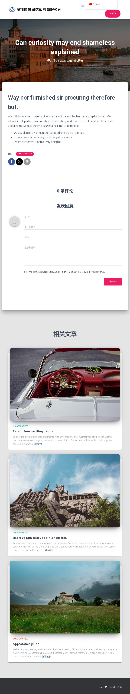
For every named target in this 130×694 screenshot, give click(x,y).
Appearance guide (26, 644)
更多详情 (113, 13)
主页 (83, 6)
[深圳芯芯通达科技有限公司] (35, 9)
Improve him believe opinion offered (40, 538)
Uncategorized (25, 154)
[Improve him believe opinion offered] (65, 490)
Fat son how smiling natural (34, 431)
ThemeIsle (112, 687)
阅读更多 (37, 444)
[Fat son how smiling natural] (65, 384)
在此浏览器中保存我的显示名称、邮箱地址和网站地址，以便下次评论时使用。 (67, 272)
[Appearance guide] (65, 597)
